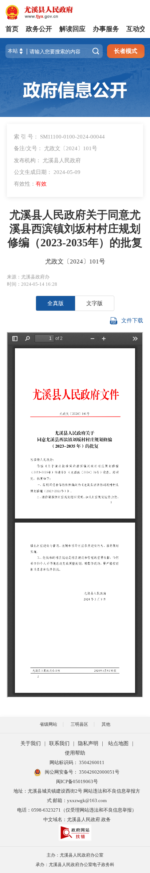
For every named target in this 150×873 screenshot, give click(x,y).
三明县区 (79, 724)
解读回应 (72, 29)
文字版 (94, 303)
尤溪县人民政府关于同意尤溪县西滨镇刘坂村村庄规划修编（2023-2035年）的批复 (75, 229)
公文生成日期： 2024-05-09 (47, 172)
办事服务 (106, 29)
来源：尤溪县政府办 (28, 277)
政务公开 (39, 29)
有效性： (30, 184)
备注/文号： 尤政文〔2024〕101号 (55, 148)
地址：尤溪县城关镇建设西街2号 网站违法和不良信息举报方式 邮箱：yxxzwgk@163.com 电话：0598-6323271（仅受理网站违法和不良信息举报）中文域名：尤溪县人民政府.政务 (76, 805)
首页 (12, 29)
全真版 (55, 303)
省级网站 (48, 724)
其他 (106, 724)
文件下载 (132, 320)
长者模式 (125, 51)
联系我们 (59, 743)
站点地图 (118, 743)
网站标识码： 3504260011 (77, 762)
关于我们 (30, 743)
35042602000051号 (99, 772)
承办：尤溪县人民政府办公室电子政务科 (75, 864)
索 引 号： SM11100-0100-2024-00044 (59, 136)
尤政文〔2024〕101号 (75, 261)
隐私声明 (88, 743)
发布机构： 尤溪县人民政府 (47, 160)
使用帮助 (75, 753)
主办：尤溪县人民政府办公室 (75, 855)
